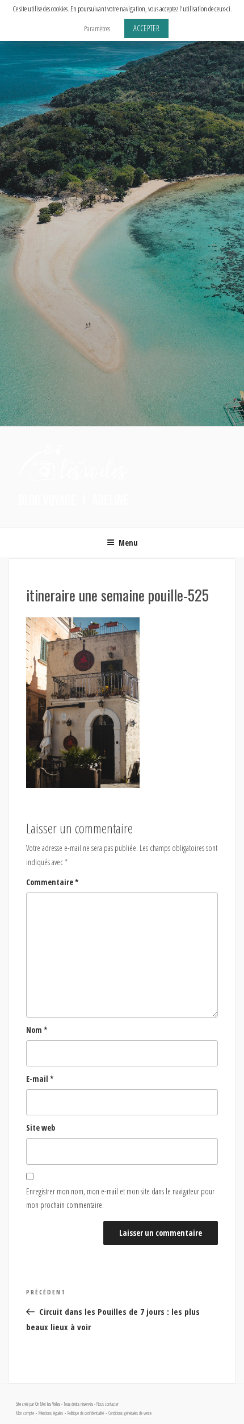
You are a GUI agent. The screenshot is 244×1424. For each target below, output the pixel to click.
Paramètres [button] (97, 28)
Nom (37, 1029)
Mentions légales (51, 1413)
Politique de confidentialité (86, 1413)
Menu (128, 542)
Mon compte (25, 1413)
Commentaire (52, 882)
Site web (40, 1127)
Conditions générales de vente (130, 1413)
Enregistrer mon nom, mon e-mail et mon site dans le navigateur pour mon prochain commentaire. (120, 1198)
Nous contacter (107, 1404)
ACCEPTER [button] (146, 28)
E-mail (40, 1078)
